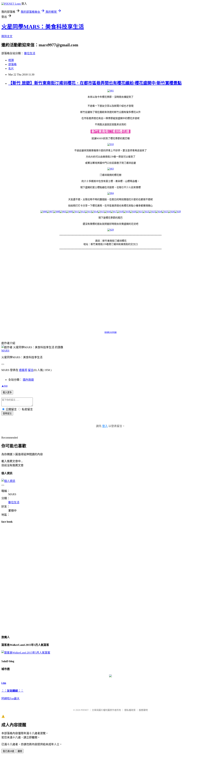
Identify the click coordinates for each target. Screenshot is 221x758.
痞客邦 (23, 370)
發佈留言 (7, 413)
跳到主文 (6, 36)
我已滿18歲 (8, 751)
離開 (20, 751)
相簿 (11, 60)
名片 (11, 68)
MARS (5, 350)
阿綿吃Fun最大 (10, 698)
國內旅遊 (28, 379)
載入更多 (7, 392)
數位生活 (29, 53)
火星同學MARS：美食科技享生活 (42, 27)
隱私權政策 (130, 710)
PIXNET (85, 710)
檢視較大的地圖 (110, 332)
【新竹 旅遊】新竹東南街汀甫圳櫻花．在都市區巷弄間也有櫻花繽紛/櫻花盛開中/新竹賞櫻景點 (95, 83)
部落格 (12, 64)
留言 (30, 370)
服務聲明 (143, 710)
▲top (4, 385)
